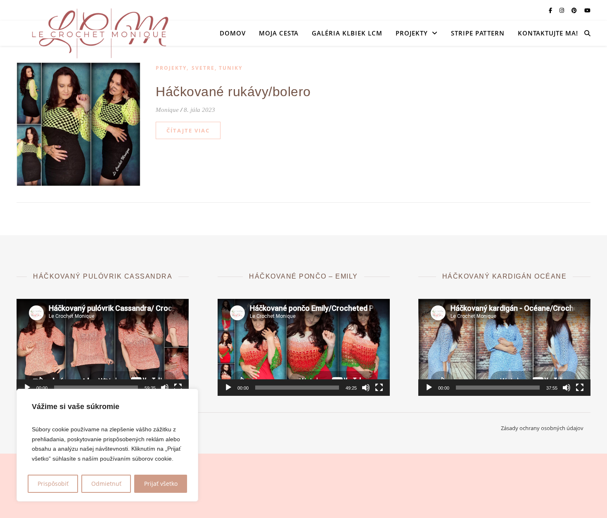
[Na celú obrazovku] (178, 387)
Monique (167, 109)
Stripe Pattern (478, 33)
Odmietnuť (106, 483)
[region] (107, 445)
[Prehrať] (27, 387)
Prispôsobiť (53, 483)
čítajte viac (188, 130)
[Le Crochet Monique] (99, 33)
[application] (103, 347)
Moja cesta (279, 33)
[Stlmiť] (165, 387)
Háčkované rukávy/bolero (233, 91)
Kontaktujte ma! (548, 33)
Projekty (412, 33)
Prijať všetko (161, 483)
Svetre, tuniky (217, 67)
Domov (233, 33)
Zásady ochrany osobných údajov (542, 428)
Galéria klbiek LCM (347, 33)
